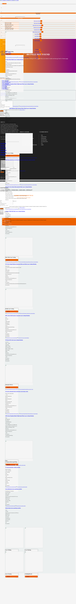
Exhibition (37, 49)
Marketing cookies (29, 189)
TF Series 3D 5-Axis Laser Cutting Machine (14, 340)
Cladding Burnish (37, 40)
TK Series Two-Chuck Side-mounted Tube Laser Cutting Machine (18, 186)
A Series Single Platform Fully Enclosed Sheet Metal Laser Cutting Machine (20, 108)
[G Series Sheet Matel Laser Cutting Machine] (17, 57)
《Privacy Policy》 (22, 109)
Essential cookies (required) (5, 189)
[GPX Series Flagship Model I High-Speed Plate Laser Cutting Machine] (21, 81)
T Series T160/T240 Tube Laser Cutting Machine (15, 211)
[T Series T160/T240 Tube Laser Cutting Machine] (18, 209)
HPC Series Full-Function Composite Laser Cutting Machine (17, 315)
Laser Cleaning (36, 38)
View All (8, 576)
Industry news (37, 51)
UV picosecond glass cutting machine (12, 467)
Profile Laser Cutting (37, 27)
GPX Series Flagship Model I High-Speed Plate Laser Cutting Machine (19, 83)
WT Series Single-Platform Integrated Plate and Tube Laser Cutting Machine (20, 264)
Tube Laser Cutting (37, 23)
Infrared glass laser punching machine (13, 508)
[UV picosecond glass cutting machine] (15, 465)
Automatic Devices (37, 29)
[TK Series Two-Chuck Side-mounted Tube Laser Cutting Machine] (21, 184)
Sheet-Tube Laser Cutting (37, 25)
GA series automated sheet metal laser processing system (16, 391)
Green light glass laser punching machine (13, 489)
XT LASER (7, 0)
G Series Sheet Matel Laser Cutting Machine (14, 59)
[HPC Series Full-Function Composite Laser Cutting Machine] (20, 313)
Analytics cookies (22, 189)
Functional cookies (14, 189)
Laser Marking (37, 36)
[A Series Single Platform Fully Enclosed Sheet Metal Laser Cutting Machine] (21, 106)
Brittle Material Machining (37, 31)
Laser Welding (37, 34)
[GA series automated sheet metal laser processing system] (19, 389)
